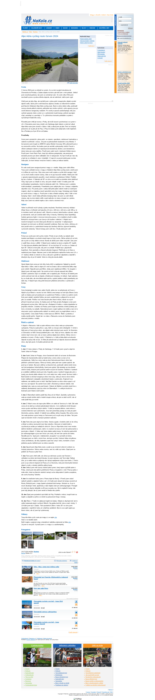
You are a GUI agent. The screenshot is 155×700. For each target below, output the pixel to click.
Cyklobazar (39, 638)
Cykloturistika (37, 645)
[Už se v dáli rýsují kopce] (38, 539)
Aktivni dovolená (47, 638)
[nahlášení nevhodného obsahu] (77, 552)
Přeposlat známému (62, 560)
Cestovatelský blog (31, 685)
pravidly (53, 557)
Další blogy (91, 45)
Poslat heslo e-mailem (123, 32)
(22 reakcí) (32, 560)
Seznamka (74, 28)
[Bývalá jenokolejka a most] (24, 548)
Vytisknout (75, 560)
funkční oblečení (30, 639)
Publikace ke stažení (61, 685)
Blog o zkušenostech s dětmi (94, 683)
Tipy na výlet (29, 677)
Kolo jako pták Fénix (41, 588)
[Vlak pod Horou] (72, 539)
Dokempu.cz (32, 638)
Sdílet (75, 562)
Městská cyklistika (67, 645)
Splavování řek (101, 56)
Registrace (120, 30)
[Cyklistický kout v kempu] (49, 539)
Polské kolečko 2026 (86, 39)
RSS (111, 692)
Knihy (57, 28)
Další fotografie (73, 83)
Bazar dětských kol (91, 679)
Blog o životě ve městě (62, 683)
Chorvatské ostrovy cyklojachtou (45, 612)
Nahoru (111, 689)
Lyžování (100, 58)
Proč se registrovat (122, 33)
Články (25, 28)
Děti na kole (97, 645)
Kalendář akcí (36, 28)
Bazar (65, 28)
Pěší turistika (101, 54)
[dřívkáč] (31, 548)
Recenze (28, 681)
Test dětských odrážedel (92, 673)
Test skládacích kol (61, 673)
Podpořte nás (105, 692)
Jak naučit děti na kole (92, 675)
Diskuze (27, 671)
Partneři (99, 692)
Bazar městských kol (61, 677)
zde (55, 517)
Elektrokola (58, 675)
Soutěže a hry (104, 28)
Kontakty (93, 692)
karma (23, 553)
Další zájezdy (73, 632)
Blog (30, 31)
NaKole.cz (25, 31)
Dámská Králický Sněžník (87, 40)
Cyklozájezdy (101, 50)
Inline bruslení (101, 52)
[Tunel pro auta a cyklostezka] (60, 539)
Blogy (84, 28)
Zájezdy (49, 28)
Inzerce (88, 692)
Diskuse (92, 28)
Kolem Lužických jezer (86, 42)
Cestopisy (28, 679)
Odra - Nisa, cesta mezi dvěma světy (46, 567)
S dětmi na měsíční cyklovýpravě (95, 685)
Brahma (35, 31)
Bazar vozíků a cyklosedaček (94, 681)
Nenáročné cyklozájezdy (93, 677)
